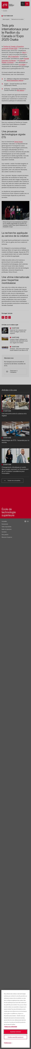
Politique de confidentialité (10, 1026)
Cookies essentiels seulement (15, 1037)
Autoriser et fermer (15, 1032)
